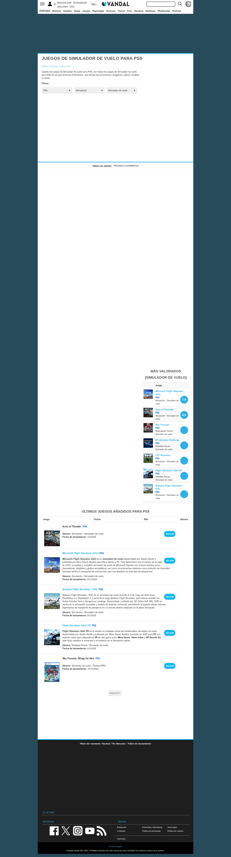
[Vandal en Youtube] (90, 831)
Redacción (121, 827)
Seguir (170, 534)
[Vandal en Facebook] (54, 831)
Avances (111, 10)
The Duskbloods (80, 2)
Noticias (56, 10)
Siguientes (114, 693)
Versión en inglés (115, 846)
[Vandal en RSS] (101, 831)
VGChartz (121, 839)
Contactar (121, 831)
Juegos (86, 10)
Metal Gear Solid (64, 2)
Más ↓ (94, 4)
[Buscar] (180, 4)
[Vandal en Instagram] (78, 831)
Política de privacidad (151, 831)
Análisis (67, 10)
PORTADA (44, 10)
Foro (129, 10)
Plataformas (164, 10)
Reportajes (98, 10)
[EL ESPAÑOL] (188, 4)
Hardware (150, 10)
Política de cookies (175, 831)
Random (138, 10)
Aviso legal (172, 827)
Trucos (121, 10)
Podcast (176, 10)
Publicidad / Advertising (152, 827)
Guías (77, 10)
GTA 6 (71, 6)
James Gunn (62, 6)
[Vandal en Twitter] (66, 831)
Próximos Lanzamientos (126, 166)
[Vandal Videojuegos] (115, 3)
